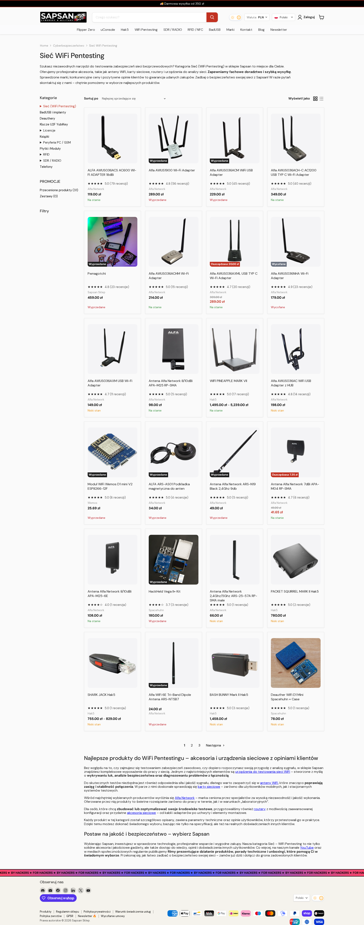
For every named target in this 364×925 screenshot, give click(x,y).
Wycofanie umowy (113, 916)
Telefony (46, 167)
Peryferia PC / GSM (57, 142)
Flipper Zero (86, 29)
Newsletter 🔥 (87, 916)
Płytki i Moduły (50, 149)
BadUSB (215, 29)
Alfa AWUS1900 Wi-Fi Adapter (172, 170)
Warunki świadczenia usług (133, 911)
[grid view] (315, 99)
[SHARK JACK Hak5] (112, 663)
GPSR (69, 916)
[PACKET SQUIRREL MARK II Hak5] (296, 560)
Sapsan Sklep (96, 292)
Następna (214, 745)
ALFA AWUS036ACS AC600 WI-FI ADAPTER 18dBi (112, 172)
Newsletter (278, 29)
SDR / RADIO (172, 29)
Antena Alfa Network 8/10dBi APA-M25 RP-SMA (171, 383)
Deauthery (47, 118)
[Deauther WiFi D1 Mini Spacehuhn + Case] (296, 663)
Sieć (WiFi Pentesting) (59, 106)
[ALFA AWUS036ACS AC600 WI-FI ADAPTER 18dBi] (112, 138)
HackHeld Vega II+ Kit (165, 591)
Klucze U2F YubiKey (54, 124)
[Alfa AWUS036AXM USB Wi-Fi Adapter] (112, 349)
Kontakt (246, 29)
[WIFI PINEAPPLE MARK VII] (235, 349)
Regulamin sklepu (67, 911)
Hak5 (124, 29)
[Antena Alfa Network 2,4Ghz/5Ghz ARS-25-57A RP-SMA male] (235, 560)
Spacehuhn (156, 610)
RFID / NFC (195, 29)
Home (44, 45)
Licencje (49, 130)
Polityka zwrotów (51, 916)
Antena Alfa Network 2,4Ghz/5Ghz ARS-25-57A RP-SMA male (233, 595)
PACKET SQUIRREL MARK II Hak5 (295, 591)
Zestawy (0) (49, 196)
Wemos (92, 503)
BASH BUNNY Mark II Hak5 (229, 694)
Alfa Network (96, 189)
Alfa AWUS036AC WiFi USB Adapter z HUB (291, 383)
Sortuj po (91, 98)
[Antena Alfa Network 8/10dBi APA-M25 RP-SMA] (173, 349)
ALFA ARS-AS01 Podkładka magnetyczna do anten (169, 486)
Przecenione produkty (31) (59, 190)
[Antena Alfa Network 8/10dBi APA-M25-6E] (112, 560)
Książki (44, 136)
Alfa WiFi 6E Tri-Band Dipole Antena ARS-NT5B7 (170, 696)
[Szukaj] (212, 17)
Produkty (45, 911)
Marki (230, 29)
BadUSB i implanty (53, 112)
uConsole (108, 29)
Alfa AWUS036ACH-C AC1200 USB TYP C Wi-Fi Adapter (293, 172)
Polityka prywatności (97, 911)
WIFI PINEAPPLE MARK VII (228, 381)
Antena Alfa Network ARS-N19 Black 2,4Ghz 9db (233, 486)
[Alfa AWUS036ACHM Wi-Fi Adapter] (173, 242)
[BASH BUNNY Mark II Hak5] (235, 663)
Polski (300, 898)
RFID (46, 154)
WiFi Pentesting (146, 29)
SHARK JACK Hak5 (101, 694)
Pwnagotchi (97, 273)
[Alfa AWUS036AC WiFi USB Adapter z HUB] (296, 349)
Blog (261, 29)
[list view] (321, 99)
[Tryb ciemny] (235, 17)
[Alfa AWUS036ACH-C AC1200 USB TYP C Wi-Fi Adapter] (296, 138)
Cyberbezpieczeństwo (68, 45)
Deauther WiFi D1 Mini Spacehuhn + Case (287, 696)
